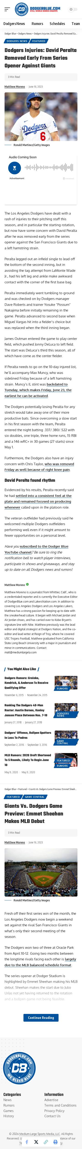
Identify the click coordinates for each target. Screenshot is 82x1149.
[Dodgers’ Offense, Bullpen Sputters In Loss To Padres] (66, 737)
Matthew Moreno (15, 86)
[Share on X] (36, 1142)
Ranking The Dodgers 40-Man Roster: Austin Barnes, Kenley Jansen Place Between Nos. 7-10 (26, 710)
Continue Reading (41, 1018)
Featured (38, 41)
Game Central (62, 742)
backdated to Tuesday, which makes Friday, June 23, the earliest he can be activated (38, 390)
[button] (8, 9)
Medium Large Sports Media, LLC (39, 1134)
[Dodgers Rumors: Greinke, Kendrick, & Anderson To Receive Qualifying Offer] (66, 682)
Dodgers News (17, 41)
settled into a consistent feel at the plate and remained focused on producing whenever (38, 501)
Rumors (62, 688)
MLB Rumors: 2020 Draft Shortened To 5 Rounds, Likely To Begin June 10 (28, 760)
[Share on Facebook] (26, 1142)
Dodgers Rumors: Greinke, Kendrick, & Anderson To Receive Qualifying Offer (26, 683)
